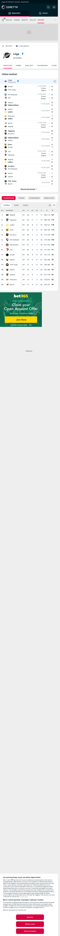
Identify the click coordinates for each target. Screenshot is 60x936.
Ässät (12, 255)
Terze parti (24, 896)
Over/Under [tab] (34, 198)
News (18, 65)
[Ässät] (7, 254)
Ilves (12, 230)
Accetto (30, 917)
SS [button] (37, 210)
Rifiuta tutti (30, 924)
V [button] (27, 210)
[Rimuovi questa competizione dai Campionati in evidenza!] (22, 54)
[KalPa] (7, 259)
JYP (11, 250)
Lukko (12, 225)
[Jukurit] (7, 274)
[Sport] (7, 284)
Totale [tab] (6, 205)
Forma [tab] (21, 198)
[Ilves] (7, 229)
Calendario (42, 65)
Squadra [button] (9, 210)
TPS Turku (14, 265)
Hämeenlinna (15, 245)
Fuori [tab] (25, 205)
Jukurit (12, 275)
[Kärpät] (7, 215)
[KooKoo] (7, 234)
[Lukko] (7, 224)
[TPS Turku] (7, 264)
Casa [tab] (16, 205)
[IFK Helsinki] (7, 239)
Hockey (8, 46)
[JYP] (7, 249)
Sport (12, 284)
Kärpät (12, 215)
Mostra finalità (30, 931)
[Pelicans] (7, 279)
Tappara (13, 220)
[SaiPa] (7, 269)
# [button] (1, 210)
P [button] (41, 210)
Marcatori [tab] (49, 198)
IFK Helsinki (14, 240)
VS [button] (32, 210)
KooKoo (13, 235)
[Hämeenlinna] (7, 244)
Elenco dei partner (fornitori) (14, 910)
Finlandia (24, 46)
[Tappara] (7, 220)
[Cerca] (48, 7)
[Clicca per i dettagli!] (29, 88)
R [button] (46, 210)
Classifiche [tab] (8, 198)
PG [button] (23, 210)
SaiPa (12, 270)
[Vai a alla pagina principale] (14, 7)
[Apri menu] (54, 7)
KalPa (12, 260)
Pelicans (13, 280)
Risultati (29, 65)
